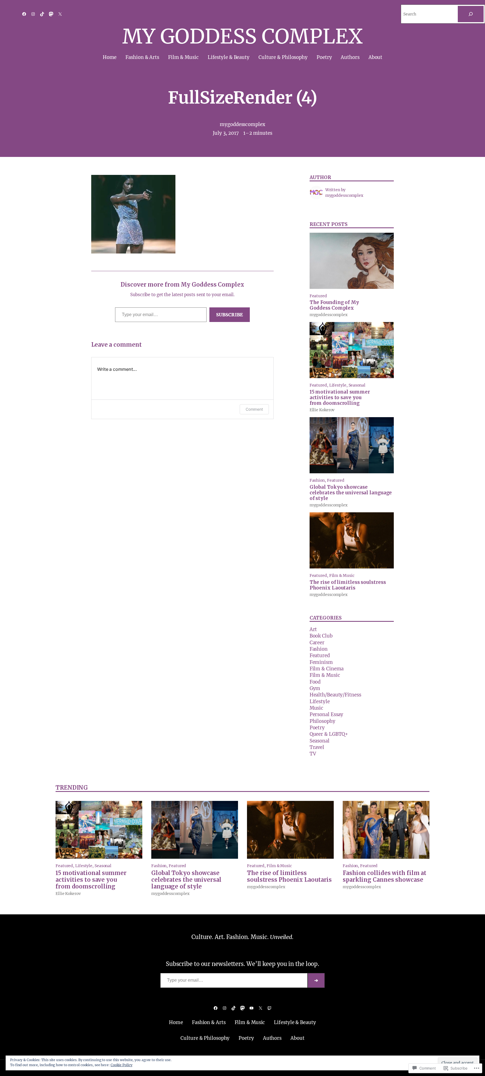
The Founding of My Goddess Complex (334, 305)
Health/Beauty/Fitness (335, 695)
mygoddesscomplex (242, 124)
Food (315, 682)
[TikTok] (42, 14)
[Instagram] (33, 14)
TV (313, 754)
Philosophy (322, 721)
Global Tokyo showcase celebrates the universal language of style (351, 493)
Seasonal (357, 385)
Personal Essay (327, 715)
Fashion (317, 480)
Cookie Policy (121, 1065)
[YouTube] (251, 1008)
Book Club (321, 636)
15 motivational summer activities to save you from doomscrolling (340, 397)
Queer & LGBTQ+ (329, 734)
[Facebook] (24, 14)
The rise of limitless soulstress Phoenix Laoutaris (348, 585)
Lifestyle (337, 385)
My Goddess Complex (242, 36)
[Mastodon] (51, 14)
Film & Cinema (327, 669)
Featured (318, 295)
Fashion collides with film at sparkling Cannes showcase (384, 876)
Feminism (321, 662)
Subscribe (229, 314)
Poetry (317, 728)
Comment (254, 409)
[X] (60, 14)
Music (317, 708)
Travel (317, 747)
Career (317, 643)
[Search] (471, 14)
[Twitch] (269, 1008)
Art (313, 629)
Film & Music (341, 575)
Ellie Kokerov (322, 409)
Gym (315, 688)
